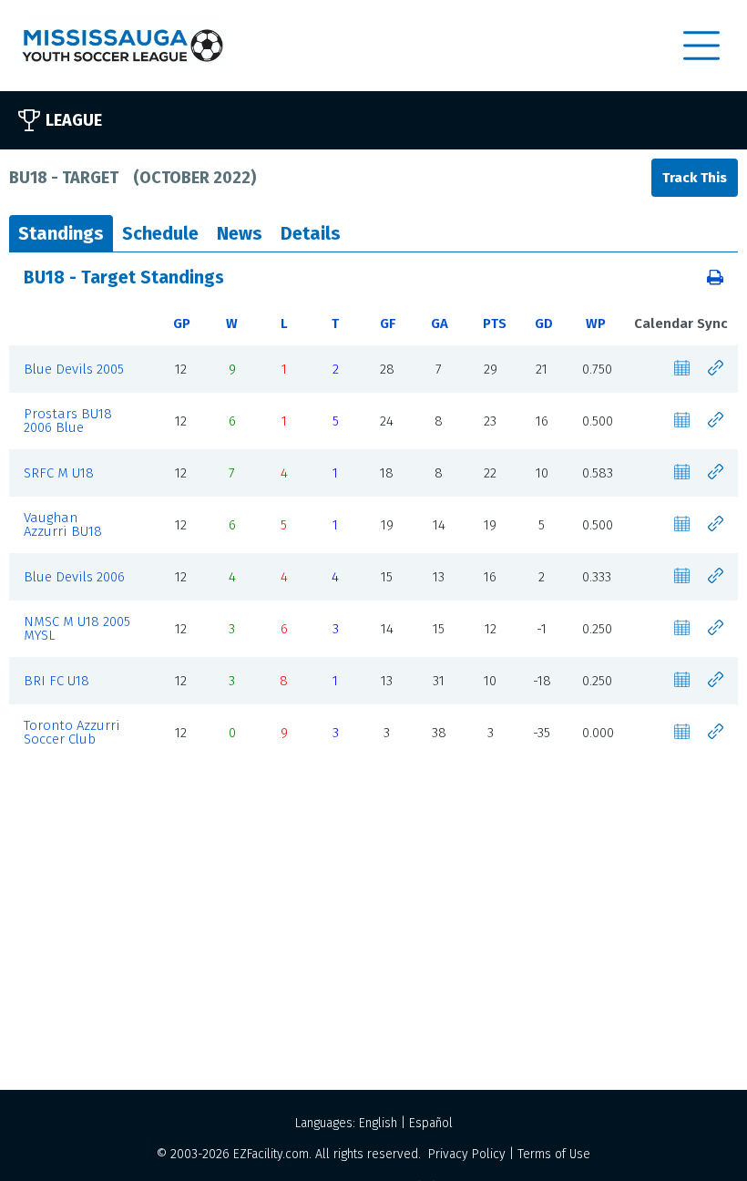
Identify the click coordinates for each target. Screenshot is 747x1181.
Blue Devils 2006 (74, 577)
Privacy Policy (467, 1154)
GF (387, 323)
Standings (61, 233)
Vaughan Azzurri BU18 (63, 524)
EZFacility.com (271, 1154)
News (239, 233)
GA (439, 323)
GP (181, 323)
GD (544, 323)
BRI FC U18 (56, 681)
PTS (495, 323)
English (378, 1123)
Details (311, 233)
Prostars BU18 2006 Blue (68, 421)
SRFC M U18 (59, 473)
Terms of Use (553, 1154)
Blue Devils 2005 (74, 369)
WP (596, 323)
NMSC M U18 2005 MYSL (77, 628)
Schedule (160, 233)
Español (431, 1123)
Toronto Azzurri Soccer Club (72, 732)
